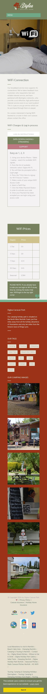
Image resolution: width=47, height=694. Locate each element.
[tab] (23, 134)
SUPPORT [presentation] (23, 146)
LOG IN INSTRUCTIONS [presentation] (23, 134)
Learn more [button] (34, 684)
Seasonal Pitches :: (32, 662)
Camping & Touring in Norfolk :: (20, 652)
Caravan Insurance (17, 602)
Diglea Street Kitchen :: (20, 654)
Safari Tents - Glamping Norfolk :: (20, 659)
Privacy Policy (25, 600)
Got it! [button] (23, 690)
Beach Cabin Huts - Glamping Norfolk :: (22, 649)
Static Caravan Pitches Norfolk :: (20, 664)
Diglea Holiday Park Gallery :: (26, 657)
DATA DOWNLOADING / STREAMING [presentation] (23, 140)
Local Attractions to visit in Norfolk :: (21, 647)
